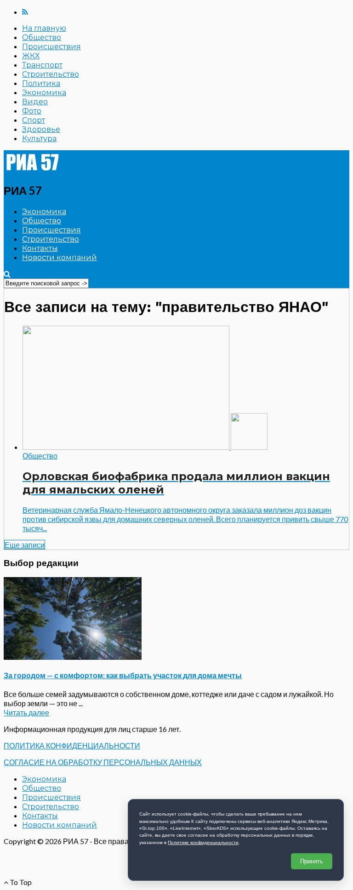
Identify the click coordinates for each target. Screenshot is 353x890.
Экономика (44, 92)
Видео (35, 101)
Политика (41, 83)
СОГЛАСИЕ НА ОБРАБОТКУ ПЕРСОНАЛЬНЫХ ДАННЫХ (103, 762)
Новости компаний (59, 257)
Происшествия (51, 46)
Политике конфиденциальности (203, 842)
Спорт (33, 120)
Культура (39, 138)
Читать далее (26, 712)
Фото (31, 111)
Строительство (50, 74)
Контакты (40, 248)
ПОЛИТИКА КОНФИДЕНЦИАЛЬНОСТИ (72, 745)
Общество (41, 37)
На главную (44, 28)
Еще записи (25, 544)
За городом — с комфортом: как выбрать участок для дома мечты (123, 675)
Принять (311, 861)
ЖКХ (31, 55)
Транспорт (42, 65)
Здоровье (41, 129)
